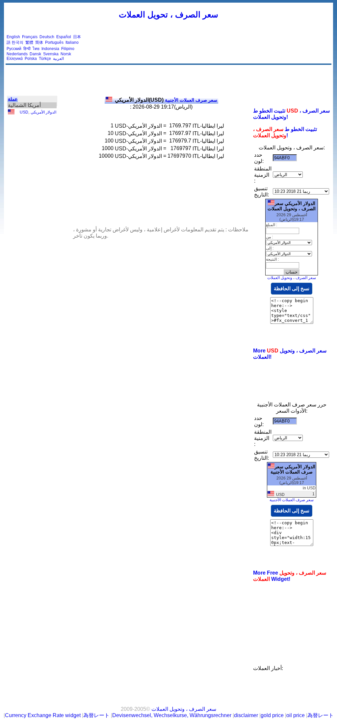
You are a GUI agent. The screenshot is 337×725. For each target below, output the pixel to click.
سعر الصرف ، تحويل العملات (168, 14)
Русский (14, 48)
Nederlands (17, 54)
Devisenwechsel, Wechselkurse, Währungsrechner (171, 715)
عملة (12, 99)
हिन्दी (27, 48)
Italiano (72, 42)
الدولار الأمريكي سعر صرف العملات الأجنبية (293, 469)
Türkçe (45, 58)
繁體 (29, 42)
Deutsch (46, 37)
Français (30, 37)
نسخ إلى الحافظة (291, 288)
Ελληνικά (15, 58)
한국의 (17, 42)
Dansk (35, 54)
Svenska (51, 54)
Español (63, 37)
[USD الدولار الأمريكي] (11, 113)
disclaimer (246, 715)
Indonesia (50, 48)
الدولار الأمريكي (43, 112)
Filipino (67, 48)
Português (54, 42)
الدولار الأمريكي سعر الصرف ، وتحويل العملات (292, 206)
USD (24, 112)
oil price (295, 715)
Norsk (66, 54)
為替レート (96, 715)
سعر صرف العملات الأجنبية (166, 100)
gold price (272, 715)
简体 (39, 42)
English (13, 37)
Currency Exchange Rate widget (43, 715)
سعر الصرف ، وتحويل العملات (291, 277)
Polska (31, 58)
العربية (58, 58)
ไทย (36, 48)
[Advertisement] (210, 48)
